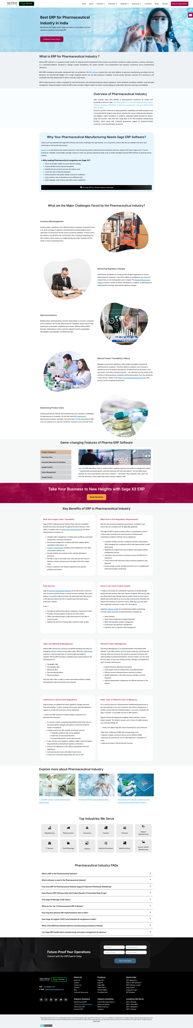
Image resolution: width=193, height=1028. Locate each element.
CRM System (88, 651)
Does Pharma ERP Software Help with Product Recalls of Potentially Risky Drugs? (74, 893)
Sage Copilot (130, 987)
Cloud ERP (53, 596)
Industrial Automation (106, 848)
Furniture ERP (78, 1009)
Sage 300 (101, 980)
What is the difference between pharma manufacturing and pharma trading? (72, 926)
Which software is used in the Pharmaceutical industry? (64, 880)
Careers (76, 983)
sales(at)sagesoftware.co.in (54, 989)
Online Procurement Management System (132, 378)
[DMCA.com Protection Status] (46, 1025)
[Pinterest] (66, 1000)
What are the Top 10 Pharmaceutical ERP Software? (62, 906)
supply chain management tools (72, 529)
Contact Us (77, 985)
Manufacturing (49, 833)
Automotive (87, 833)
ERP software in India (111, 609)
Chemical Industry (104, 1004)
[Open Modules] (128, 4)
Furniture (106, 833)
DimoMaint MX (103, 992)
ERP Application (131, 980)
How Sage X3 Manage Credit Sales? (56, 900)
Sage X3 (100, 983)
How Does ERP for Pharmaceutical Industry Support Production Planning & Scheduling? (77, 887)
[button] (96, 874)
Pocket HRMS (102, 990)
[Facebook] (41, 1000)
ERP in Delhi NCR (132, 1004)
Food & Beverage (68, 848)
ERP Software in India (133, 985)
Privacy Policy (96, 1021)
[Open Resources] (140, 4)
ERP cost (137, 602)
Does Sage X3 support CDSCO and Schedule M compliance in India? (69, 919)
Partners (77, 987)
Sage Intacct (102, 987)
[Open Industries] (116, 4)
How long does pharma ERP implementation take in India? (65, 913)
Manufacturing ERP (80, 1002)
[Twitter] (56, 1000)
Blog (75, 990)
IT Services (49, 848)
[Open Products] (104, 4)
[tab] (55, 452)
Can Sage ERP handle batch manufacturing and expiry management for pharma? (74, 932)
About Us (77, 980)
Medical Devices (124, 848)
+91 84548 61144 (49, 987)
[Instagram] (46, 1000)
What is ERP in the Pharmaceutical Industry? (59, 874)
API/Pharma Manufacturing (83, 1004)
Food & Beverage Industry (106, 1002)
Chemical (124, 833)
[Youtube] (61, 1000)
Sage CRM (101, 985)
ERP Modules (130, 992)
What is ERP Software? (133, 983)
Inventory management (55, 548)
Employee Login (131, 990)
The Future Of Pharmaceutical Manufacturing (93, 800)
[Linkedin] (51, 1000)
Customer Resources (81, 992)
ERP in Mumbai (131, 1002)
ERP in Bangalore (132, 1007)
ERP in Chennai (131, 1009)
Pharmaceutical (68, 833)
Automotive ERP (79, 1007)
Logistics (87, 849)
